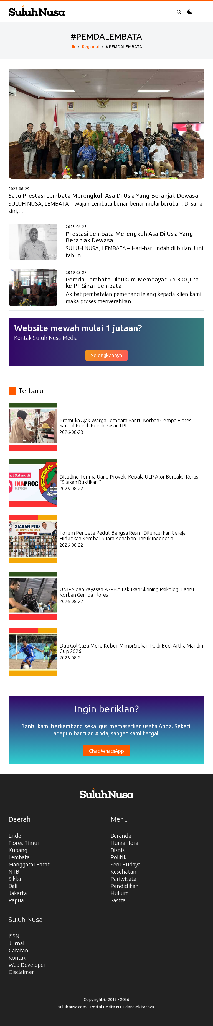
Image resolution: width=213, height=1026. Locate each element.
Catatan (19, 950)
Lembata (19, 857)
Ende (15, 835)
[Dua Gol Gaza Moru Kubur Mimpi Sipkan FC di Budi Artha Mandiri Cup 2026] (33, 652)
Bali (13, 886)
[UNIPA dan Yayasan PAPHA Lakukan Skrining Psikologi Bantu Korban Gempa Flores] (33, 596)
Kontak (17, 957)
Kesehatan (123, 871)
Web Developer (27, 965)
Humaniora (124, 843)
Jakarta (18, 893)
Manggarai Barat (29, 864)
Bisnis (118, 850)
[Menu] (201, 12)
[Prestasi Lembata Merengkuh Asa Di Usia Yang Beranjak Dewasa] (33, 242)
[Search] (179, 12)
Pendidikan (125, 886)
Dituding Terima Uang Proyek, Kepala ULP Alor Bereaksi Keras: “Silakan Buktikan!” (129, 479)
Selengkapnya (106, 355)
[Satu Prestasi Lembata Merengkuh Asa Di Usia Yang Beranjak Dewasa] (107, 123)
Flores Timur (24, 843)
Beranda (121, 835)
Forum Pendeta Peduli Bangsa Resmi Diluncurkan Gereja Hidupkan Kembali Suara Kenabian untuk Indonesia (123, 535)
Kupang (18, 850)
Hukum (120, 893)
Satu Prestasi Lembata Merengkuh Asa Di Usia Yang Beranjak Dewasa (103, 195)
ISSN (14, 936)
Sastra (118, 900)
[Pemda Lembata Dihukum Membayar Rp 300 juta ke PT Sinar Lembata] (33, 287)
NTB (14, 871)
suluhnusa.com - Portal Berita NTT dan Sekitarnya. (106, 1006)
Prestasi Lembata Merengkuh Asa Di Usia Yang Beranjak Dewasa (129, 236)
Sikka (15, 879)
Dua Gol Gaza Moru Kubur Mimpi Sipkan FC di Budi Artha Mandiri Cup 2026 (131, 648)
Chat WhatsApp (106, 751)
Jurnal (17, 943)
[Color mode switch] (189, 11)
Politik (118, 857)
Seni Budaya (126, 864)
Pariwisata (123, 879)
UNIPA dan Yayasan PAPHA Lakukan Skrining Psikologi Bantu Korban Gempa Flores (127, 591)
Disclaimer (21, 972)
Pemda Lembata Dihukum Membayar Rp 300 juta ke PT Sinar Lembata (132, 282)
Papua (16, 900)
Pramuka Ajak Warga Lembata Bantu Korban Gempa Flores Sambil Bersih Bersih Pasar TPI (125, 423)
